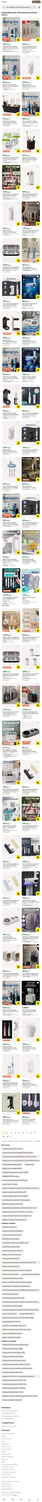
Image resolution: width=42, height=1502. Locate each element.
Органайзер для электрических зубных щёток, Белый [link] (9, 937)
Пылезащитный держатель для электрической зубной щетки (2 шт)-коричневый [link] (11, 974)
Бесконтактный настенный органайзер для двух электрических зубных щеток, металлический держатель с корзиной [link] (10, 712)
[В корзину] (18, 40)
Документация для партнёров (10, 1416)
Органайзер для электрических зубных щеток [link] (29, 267)
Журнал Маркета (7, 1489)
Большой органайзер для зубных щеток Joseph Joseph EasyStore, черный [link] (30, 712)
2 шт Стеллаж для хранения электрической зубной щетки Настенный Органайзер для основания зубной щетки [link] (30, 413)
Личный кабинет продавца (9, 1411)
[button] (39, 7)
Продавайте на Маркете (9, 1413)
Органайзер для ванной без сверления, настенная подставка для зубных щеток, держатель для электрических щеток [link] (30, 674)
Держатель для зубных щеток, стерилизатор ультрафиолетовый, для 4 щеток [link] (29, 377)
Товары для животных (8, 1469)
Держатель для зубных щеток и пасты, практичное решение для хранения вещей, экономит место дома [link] (30, 901)
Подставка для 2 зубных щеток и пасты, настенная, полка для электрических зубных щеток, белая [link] (10, 47)
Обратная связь (6, 1484)
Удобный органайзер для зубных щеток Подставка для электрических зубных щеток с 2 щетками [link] (11, 1083)
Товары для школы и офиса (10, 1464)
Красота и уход (6, 1454)
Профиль (38, 1499)
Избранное (21, 1499)
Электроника (5, 1444)
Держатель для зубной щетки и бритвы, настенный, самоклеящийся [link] (11, 560)
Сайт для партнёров (7, 1418)
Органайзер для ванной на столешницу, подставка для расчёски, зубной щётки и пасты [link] (11, 790)
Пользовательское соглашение (11, 1481)
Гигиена (4, 1441)
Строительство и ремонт (9, 1472)
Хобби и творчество (7, 1456)
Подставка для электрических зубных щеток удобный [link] (29, 340)
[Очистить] (34, 7)
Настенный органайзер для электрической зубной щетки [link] (30, 790)
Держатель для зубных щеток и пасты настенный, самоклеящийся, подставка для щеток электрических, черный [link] (11, 523)
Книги (3, 1462)
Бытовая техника (7, 1438)
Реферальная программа (9, 1426)
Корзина (29, 1499)
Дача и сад (5, 1459)
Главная (4, 1499)
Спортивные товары (7, 1467)
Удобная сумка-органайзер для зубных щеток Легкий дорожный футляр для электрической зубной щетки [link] (11, 267)
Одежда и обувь (6, 1446)
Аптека (4, 1451)
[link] (12, 1148)
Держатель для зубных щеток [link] (29, 598)
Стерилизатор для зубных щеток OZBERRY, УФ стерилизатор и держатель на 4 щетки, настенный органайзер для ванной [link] (11, 598)
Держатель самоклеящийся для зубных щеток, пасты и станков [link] (30, 937)
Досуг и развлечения (8, 1433)
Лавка (12, 1499)
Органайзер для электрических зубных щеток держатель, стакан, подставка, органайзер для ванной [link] (30, 487)
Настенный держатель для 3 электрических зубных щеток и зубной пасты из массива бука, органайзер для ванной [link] (30, 231)
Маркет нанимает (7, 1486)
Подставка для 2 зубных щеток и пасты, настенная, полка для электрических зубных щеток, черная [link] (10, 377)
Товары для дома (7, 1449)
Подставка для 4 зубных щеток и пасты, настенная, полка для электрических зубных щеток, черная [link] (30, 121)
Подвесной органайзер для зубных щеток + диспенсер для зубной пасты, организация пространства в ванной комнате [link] (11, 638)
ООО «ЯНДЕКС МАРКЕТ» (13, 1492)
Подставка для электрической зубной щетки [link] (29, 1047)
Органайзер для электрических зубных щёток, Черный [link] (29, 750)
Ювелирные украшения (9, 1477)
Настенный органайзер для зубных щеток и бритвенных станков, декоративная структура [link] (30, 974)
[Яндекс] (15, 1495)
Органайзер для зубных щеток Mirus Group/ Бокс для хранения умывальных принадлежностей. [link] (10, 750)
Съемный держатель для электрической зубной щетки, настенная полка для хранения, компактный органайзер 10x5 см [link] (30, 47)
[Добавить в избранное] (18, 19)
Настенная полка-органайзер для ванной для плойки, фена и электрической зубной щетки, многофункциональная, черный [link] (11, 1120)
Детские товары (6, 1474)
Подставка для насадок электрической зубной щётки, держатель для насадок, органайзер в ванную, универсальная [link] (29, 1010)
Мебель (4, 1436)
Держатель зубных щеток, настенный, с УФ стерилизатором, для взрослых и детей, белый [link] (30, 304)
